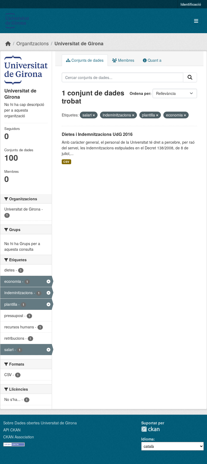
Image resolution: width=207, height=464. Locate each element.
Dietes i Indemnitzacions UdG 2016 (97, 134)
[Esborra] (94, 115)
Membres (125, 60)
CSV (66, 162)
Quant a (154, 60)
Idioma (147, 439)
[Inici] (8, 43)
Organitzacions (32, 43)
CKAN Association (18, 436)
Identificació (191, 4)
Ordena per (140, 93)
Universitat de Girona (79, 43)
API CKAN (11, 429)
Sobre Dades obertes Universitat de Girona (40, 422)
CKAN (150, 429)
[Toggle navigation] (196, 21)
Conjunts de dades (87, 60)
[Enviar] (190, 77)
